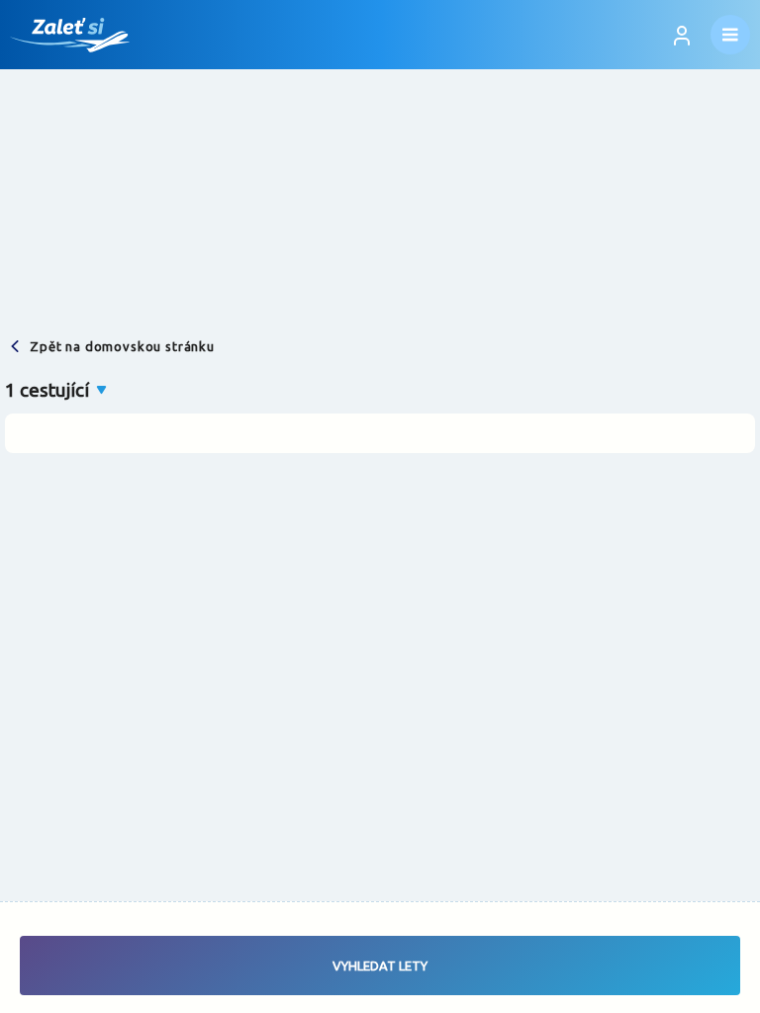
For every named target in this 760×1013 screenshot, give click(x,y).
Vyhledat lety (380, 965)
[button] (57, 390)
